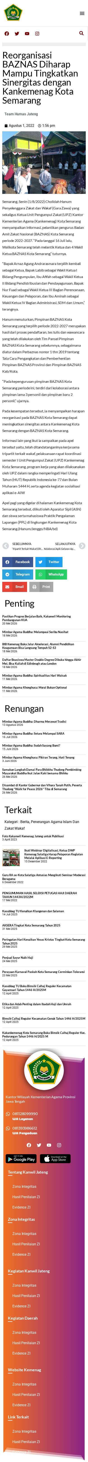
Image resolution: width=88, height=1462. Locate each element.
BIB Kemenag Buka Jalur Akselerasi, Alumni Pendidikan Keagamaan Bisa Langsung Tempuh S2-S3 (38, 646)
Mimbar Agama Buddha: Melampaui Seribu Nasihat (35, 632)
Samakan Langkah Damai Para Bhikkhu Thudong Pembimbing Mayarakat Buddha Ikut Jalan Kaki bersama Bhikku (41, 771)
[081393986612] (8, 1128)
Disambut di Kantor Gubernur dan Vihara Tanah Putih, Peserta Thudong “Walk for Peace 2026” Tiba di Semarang (42, 787)
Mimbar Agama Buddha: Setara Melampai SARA (33, 733)
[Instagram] (37, 33)
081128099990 (25, 1114)
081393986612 (24, 1128)
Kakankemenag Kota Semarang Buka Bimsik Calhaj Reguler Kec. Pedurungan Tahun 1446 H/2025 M (44, 1034)
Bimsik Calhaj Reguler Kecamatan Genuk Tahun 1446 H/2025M (43, 1018)
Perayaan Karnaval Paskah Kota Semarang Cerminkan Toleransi (43, 972)
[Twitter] (16, 33)
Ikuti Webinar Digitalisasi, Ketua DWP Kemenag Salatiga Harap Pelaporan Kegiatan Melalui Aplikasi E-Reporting (53, 854)
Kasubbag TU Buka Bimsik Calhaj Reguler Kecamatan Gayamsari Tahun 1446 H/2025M (36, 988)
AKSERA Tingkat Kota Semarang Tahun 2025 (31, 925)
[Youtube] (27, 33)
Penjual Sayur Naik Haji (17, 957)
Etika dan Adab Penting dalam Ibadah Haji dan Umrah (36, 1004)
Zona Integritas (24, 1186)
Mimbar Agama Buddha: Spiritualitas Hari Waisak (34, 675)
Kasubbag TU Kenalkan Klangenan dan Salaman (33, 911)
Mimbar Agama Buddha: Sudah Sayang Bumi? (31, 745)
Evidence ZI (21, 1207)
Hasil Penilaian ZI (26, 1197)
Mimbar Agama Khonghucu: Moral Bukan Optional (34, 687)
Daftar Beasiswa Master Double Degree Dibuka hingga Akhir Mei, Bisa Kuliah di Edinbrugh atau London (41, 661)
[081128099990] (8, 1114)
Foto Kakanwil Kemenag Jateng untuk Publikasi (33, 836)
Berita (24, 822)
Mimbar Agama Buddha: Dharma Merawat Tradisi (34, 721)
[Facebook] (6, 33)
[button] (82, 13)
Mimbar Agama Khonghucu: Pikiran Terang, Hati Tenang (38, 757)
